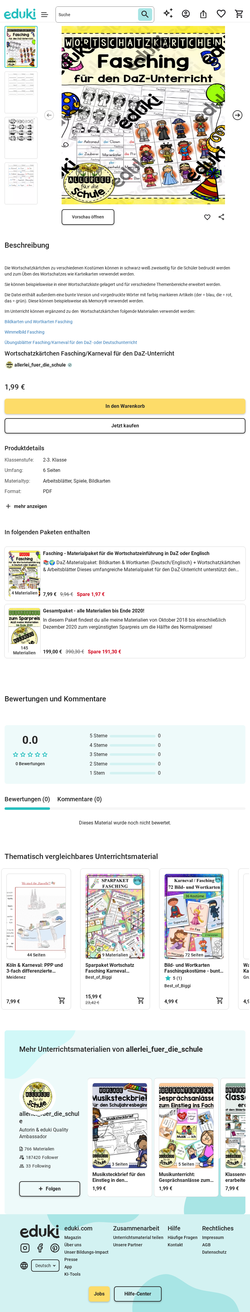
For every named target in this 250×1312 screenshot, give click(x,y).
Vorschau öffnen (88, 216)
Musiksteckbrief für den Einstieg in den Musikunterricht (118, 1177)
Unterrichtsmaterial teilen (138, 1237)
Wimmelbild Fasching (25, 332)
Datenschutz (214, 1252)
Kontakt (175, 1244)
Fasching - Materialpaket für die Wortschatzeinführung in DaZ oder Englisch (126, 553)
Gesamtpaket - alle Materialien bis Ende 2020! (93, 611)
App (68, 1266)
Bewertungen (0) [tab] (27, 799)
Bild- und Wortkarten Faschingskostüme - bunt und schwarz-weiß (192, 968)
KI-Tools (72, 1274)
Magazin (72, 1237)
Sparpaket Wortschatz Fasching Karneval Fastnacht (109, 968)
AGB (206, 1244)
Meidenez (16, 977)
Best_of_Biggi (98, 977)
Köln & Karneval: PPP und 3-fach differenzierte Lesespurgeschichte (34, 968)
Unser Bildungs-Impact (86, 1252)
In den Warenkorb (125, 406)
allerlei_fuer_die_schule (40, 365)
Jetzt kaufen (125, 426)
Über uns (72, 1244)
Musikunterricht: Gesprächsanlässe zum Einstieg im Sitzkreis (184, 1177)
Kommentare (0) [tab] (79, 799)
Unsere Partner (127, 1244)
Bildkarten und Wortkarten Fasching (40, 321)
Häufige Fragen (183, 1237)
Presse (71, 1259)
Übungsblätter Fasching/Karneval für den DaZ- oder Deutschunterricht (71, 342)
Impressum (213, 1237)
